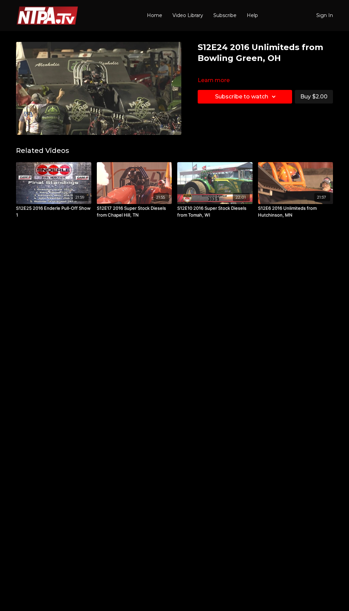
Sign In (324, 15)
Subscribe (225, 15)
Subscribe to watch (241, 96)
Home (154, 15)
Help (252, 15)
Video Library (187, 15)
